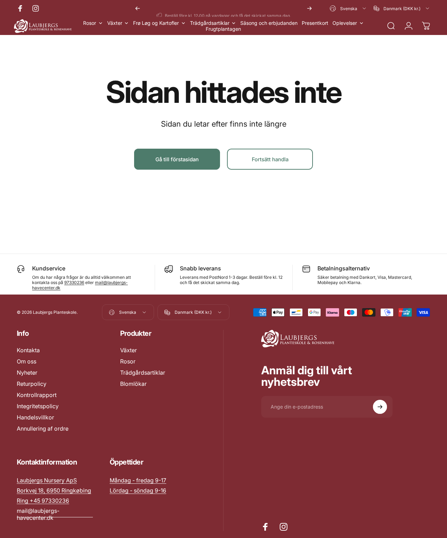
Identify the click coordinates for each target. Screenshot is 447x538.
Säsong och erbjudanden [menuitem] (269, 23)
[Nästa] (309, 8)
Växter (128, 350)
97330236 (74, 282)
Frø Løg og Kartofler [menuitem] (156, 23)
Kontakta (28, 350)
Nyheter (27, 372)
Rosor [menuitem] (89, 23)
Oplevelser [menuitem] (344, 23)
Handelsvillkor (35, 417)
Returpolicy (31, 383)
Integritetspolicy (38, 406)
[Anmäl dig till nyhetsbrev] (380, 407)
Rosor (127, 361)
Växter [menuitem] (114, 23)
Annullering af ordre (42, 428)
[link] (138, 480)
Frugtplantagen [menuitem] (223, 29)
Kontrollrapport (37, 394)
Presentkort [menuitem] (315, 23)
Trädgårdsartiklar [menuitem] (209, 23)
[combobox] (348, 8)
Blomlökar (133, 383)
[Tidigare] (137, 8)
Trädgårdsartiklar (142, 372)
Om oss (26, 361)
